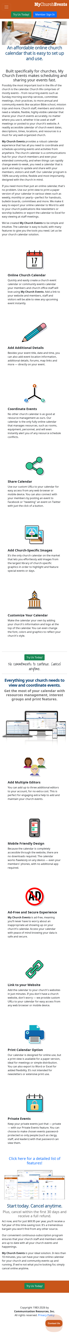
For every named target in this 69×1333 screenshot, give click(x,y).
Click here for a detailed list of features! (34, 1160)
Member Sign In (45, 14)
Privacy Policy (46, 1315)
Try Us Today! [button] (21, 14)
